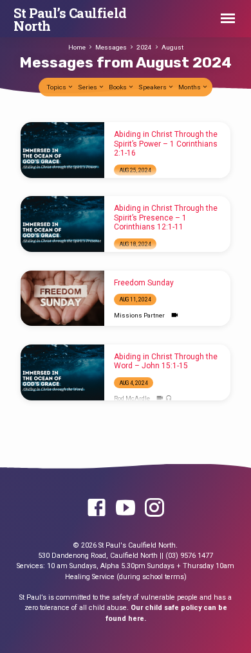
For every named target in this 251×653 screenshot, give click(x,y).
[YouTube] (125, 508)
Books (118, 87)
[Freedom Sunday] (62, 298)
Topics (57, 87)
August (172, 47)
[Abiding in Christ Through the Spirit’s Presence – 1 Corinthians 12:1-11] (62, 224)
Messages (111, 47)
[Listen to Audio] (168, 399)
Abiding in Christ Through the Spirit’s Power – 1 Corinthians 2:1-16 (166, 143)
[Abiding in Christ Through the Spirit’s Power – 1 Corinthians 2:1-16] (62, 150)
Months (190, 87)
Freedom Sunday (144, 282)
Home (77, 47)
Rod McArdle (132, 398)
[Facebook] (96, 508)
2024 (144, 47)
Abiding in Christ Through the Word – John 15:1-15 (166, 361)
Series (88, 87)
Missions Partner (139, 315)
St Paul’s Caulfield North (70, 19)
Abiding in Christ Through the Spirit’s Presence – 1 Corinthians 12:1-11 (166, 217)
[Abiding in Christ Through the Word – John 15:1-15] (62, 372)
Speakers (153, 87)
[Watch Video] (175, 315)
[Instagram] (154, 508)
